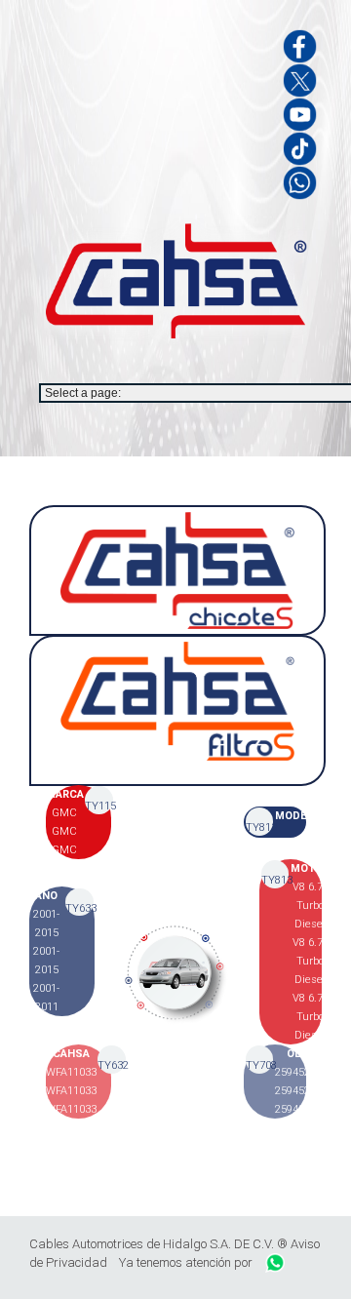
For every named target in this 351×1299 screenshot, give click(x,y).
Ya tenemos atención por (187, 1262)
